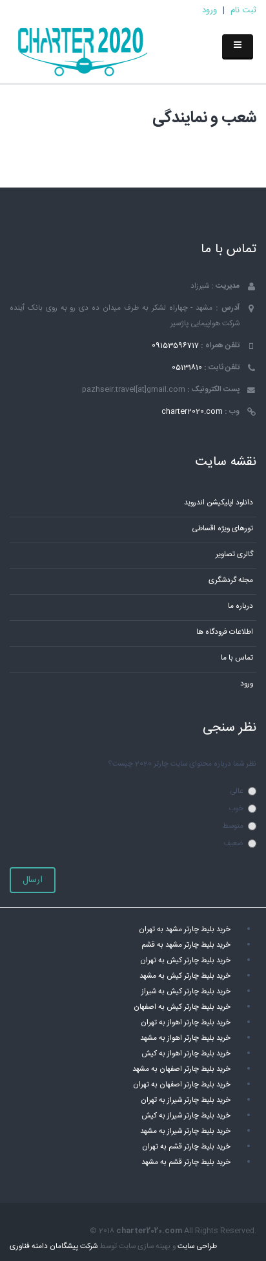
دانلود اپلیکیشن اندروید (218, 503)
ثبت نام (243, 10)
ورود (209, 10)
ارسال (33, 880)
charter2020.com (192, 411)
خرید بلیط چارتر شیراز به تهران (185, 1100)
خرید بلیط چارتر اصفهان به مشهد (181, 1069)
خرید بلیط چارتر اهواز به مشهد (185, 1038)
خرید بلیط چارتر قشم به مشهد (185, 1162)
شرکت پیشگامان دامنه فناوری (53, 1246)
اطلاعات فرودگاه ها (224, 632)
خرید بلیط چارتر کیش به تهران (185, 960)
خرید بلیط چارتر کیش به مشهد (184, 976)
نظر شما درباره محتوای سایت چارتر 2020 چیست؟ (182, 764)
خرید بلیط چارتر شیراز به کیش (185, 1116)
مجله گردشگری (231, 580)
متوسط (232, 826)
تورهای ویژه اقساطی (222, 529)
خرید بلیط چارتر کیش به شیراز (185, 992)
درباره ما (240, 606)
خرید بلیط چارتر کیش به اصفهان (182, 1007)
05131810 (187, 367)
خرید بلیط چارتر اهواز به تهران (185, 1023)
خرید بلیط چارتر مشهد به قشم (185, 945)
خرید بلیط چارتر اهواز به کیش (185, 1054)
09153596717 (175, 345)
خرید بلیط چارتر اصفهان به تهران (181, 1085)
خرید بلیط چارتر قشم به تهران (186, 1147)
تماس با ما (237, 658)
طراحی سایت (197, 1246)
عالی (236, 791)
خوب (236, 809)
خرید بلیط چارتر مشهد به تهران (184, 929)
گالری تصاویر (234, 554)
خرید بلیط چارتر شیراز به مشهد (185, 1131)
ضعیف (233, 843)
